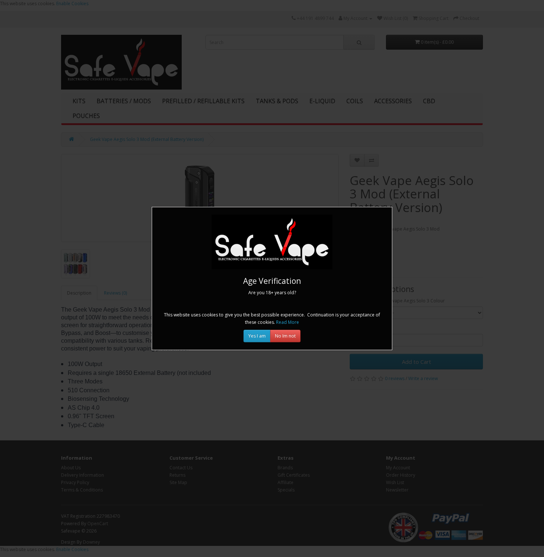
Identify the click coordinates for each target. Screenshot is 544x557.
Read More (287, 322)
